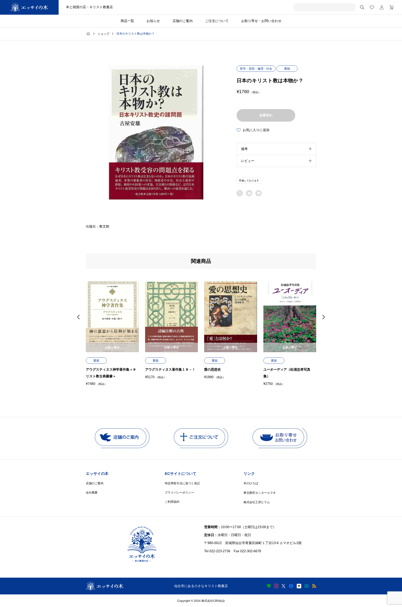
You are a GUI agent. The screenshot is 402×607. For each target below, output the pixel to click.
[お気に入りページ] (372, 7)
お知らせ (153, 21)
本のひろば (251, 483)
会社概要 (92, 492)
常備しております (249, 180)
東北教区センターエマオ (260, 492)
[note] (299, 586)
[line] (269, 586)
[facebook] (291, 586)
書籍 (287, 68)
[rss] (314, 586)
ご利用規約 (172, 501)
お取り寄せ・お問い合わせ (261, 21)
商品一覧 (127, 21)
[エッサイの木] (29, 7)
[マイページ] (382, 7)
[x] (283, 586)
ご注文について (217, 21)
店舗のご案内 (183, 21)
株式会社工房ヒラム (257, 502)
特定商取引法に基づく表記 (182, 483)
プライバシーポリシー (179, 492)
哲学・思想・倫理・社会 (256, 68)
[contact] (306, 586)
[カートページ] (390, 7)
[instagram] (276, 586)
